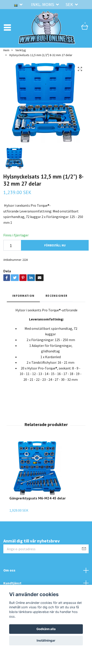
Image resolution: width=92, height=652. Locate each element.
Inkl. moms (43, 4)
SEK (70, 4)
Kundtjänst (12, 583)
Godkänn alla (46, 629)
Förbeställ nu (55, 245)
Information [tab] (23, 295)
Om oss (9, 570)
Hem (6, 50)
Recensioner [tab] (56, 295)
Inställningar (46, 640)
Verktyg (20, 50)
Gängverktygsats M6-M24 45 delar (37, 498)
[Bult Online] (46, 27)
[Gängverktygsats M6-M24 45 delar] (37, 468)
